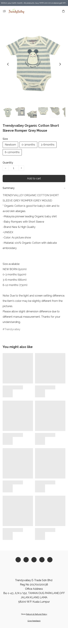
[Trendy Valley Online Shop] (16, 11)
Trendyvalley (12, 329)
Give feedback (34, 621)
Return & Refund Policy (36, 614)
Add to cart (34, 178)
